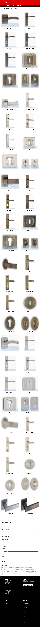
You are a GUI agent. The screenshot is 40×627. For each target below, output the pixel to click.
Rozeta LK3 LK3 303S (29, 170)
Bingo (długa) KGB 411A (30, 190)
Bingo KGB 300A (10, 109)
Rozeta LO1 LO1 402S (10, 331)
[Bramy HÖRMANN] (22, 569)
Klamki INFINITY (4, 549)
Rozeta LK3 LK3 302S (10, 170)
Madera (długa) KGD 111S (30, 352)
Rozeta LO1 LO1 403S (29, 331)
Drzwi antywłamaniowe (27, 604)
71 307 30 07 (8, 582)
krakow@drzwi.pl (8, 593)
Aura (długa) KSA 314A (10, 473)
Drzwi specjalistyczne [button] (7, 532)
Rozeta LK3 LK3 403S (29, 250)
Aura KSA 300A (10, 432)
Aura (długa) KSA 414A (10, 311)
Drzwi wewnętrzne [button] (6, 519)
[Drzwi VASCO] (36, 572)
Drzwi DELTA (4, 546)
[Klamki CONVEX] (24, 567)
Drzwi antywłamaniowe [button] (7, 522)
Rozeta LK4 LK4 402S (10, 89)
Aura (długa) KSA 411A (29, 271)
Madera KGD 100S (10, 352)
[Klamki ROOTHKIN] (27, 572)
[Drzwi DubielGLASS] (36, 567)
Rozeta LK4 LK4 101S (29, 392)
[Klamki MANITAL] (8, 572)
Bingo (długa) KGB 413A (30, 210)
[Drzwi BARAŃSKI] (19, 567)
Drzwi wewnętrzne (26, 603)
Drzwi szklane (25, 612)
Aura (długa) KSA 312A (10, 453)
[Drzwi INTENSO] (27, 569)
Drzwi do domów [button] (5, 529)
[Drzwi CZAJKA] (27, 567)
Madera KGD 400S (10, 28)
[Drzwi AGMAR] (5, 567)
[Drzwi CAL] (22, 567)
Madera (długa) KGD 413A (30, 48)
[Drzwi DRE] (33, 567)
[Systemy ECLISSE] (2, 569)
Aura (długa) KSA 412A (10, 291)
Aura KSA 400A (10, 271)
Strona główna (7, 5)
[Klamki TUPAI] (33, 572)
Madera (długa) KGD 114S (10, 392)
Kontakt (6, 604)
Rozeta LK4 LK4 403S (29, 89)
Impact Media (24, 623)
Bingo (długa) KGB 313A (30, 129)
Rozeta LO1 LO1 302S (10, 493)
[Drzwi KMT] (33, 569)
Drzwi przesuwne (26, 611)
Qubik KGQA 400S (30, 513)
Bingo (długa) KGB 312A (10, 129)
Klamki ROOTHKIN (5, 554)
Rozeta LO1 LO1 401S (30, 311)
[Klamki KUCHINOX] (2, 572)
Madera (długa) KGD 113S (30, 372)
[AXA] (16, 567)
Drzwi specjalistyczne (26, 609)
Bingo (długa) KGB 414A (10, 230)
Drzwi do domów (26, 607)
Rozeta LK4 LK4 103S (29, 412)
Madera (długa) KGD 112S (10, 372)
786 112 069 (7, 592)
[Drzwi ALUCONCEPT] (8, 567)
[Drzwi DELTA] (30, 567)
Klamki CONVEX (4, 545)
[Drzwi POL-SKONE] (22, 572)
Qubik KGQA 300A (10, 513)
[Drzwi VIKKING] (5, 574)
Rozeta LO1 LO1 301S (30, 473)
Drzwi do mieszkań (26, 606)
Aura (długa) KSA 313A (29, 453)
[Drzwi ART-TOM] (10, 567)
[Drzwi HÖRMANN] (19, 569)
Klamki (13, 5)
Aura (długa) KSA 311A (29, 432)
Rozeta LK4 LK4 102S (10, 412)
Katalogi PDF (7, 603)
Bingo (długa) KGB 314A (10, 149)
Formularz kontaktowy (28, 585)
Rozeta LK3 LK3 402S (10, 250)
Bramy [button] (3, 561)
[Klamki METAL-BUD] (13, 572)
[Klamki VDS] (2, 574)
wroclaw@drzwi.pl (9, 583)
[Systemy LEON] (5, 572)
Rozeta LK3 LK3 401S (29, 230)
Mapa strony (7, 606)
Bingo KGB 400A (10, 190)
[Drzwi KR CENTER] (36, 569)
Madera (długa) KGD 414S (10, 68)
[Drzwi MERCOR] (10, 572)
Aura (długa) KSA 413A (29, 291)
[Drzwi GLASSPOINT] (13, 569)
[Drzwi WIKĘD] (13, 574)
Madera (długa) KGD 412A (10, 48)
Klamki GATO (4, 548)
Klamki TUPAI (4, 556)
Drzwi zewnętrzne (26, 608)
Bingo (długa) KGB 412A (10, 210)
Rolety (24, 615)
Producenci (25, 602)
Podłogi (24, 617)
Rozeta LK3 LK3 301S (29, 149)
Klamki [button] (3, 543)
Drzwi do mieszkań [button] (6, 526)
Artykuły (6, 602)
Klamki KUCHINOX (5, 551)
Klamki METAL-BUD (5, 553)
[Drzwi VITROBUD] (8, 574)
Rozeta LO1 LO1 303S (29, 493)
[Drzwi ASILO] (13, 567)
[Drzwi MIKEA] (16, 572)
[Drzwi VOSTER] (10, 574)
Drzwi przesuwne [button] (5, 536)
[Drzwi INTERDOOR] (30, 569)
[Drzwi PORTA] (24, 572)
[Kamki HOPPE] (16, 569)
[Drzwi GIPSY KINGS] (10, 569)
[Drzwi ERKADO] (5, 569)
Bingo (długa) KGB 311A (30, 109)
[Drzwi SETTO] (30, 572)
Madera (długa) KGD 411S (30, 28)
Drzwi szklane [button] (5, 539)
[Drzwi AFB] (2, 567)
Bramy (24, 616)
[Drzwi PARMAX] (19, 572)
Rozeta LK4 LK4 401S (29, 68)
